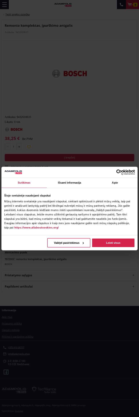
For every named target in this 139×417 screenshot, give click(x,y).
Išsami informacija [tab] (69, 182)
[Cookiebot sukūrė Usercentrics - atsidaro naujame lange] (119, 172)
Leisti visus (113, 242)
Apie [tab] (115, 182)
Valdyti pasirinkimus (66, 242)
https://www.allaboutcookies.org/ (36, 227)
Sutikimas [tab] (24, 182)
